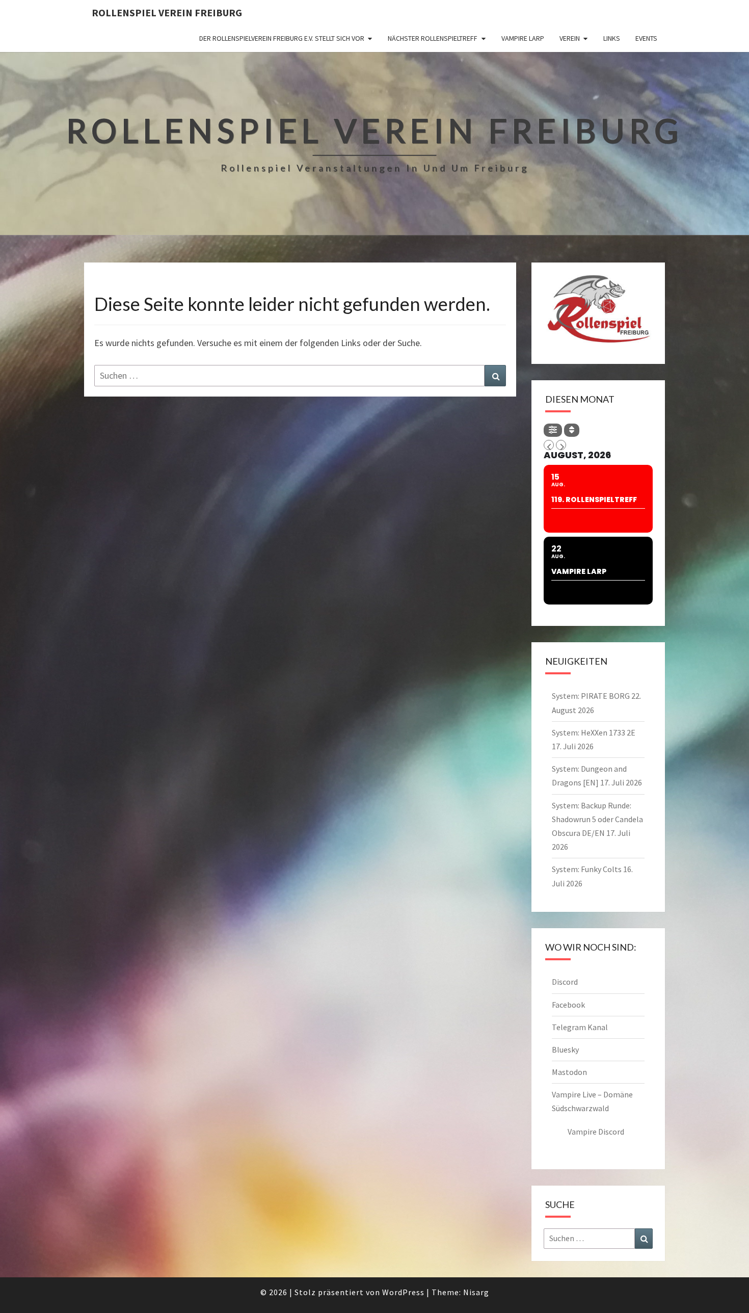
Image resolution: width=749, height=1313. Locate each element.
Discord (565, 982)
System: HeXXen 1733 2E (593, 732)
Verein (569, 38)
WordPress (403, 1292)
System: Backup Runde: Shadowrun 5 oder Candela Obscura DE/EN (597, 819)
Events (646, 38)
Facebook (568, 1005)
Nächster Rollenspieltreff (432, 38)
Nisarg (476, 1292)
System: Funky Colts (587, 869)
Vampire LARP (522, 38)
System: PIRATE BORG (591, 696)
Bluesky (565, 1049)
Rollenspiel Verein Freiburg (167, 12)
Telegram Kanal (580, 1027)
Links (611, 38)
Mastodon (569, 1072)
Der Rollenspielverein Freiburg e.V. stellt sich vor (281, 38)
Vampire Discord (596, 1131)
